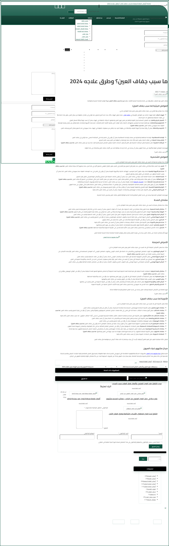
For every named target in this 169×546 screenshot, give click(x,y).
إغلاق (53, 159)
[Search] (71, 12)
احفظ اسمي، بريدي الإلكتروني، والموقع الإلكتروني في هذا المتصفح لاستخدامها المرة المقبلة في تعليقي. (129, 442)
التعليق (105, 428)
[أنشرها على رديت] (100, 363)
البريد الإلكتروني (123, 433)
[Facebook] (63, 6)
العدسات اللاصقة (138, 182)
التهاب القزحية (152, 489)
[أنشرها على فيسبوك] (129, 363)
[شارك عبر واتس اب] (70, 363)
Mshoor (165, 361)
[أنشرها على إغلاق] (119, 363)
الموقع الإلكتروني (89, 433)
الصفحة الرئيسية (135, 528)
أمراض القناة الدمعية (145, 361)
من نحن (137, 531)
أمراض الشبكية (151, 476)
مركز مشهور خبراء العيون (153, 353)
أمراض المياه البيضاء (150, 484)
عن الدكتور (136, 533)
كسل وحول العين (151, 497)
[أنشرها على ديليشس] (90, 363)
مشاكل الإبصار (151, 499)
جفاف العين (126, 115)
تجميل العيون (152, 491)
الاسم (160, 433)
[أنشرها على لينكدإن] (80, 363)
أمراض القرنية (152, 478)
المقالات (136, 538)
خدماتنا (137, 536)
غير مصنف (153, 494)
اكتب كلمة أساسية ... (93, 11)
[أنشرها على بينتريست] (109, 363)
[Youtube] (60, 6)
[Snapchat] (56, 6)
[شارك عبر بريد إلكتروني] (61, 363)
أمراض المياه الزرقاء (150, 486)
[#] (123, 543)
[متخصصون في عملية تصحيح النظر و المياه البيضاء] (159, 5)
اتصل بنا (137, 541)
